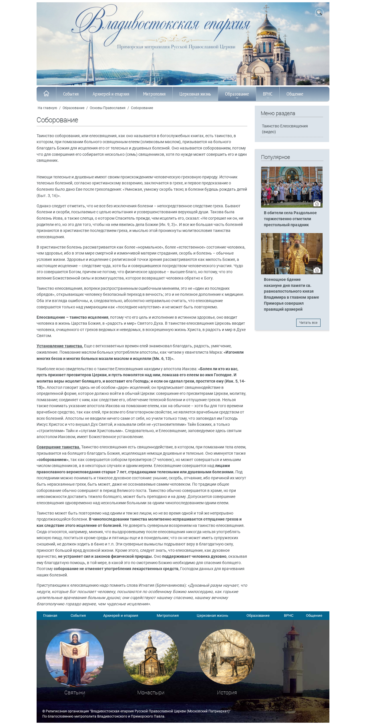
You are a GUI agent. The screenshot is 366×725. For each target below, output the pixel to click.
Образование (237, 93)
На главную (47, 108)
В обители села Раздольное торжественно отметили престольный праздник (290, 218)
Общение (295, 93)
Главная (50, 615)
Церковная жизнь (195, 93)
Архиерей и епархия (111, 93)
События (71, 93)
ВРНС (267, 93)
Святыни (74, 692)
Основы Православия (108, 108)
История (227, 692)
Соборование (142, 108)
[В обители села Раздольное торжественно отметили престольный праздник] (292, 206)
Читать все (308, 323)
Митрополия (154, 93)
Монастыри (150, 692)
